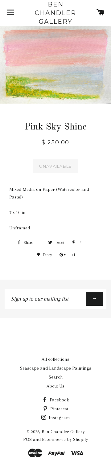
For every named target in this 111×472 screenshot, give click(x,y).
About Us (55, 386)
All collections (55, 359)
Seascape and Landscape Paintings (55, 368)
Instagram (58, 418)
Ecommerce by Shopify (65, 439)
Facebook (58, 400)
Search (56, 377)
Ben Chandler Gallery (55, 13)
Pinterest (58, 409)
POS (27, 439)
